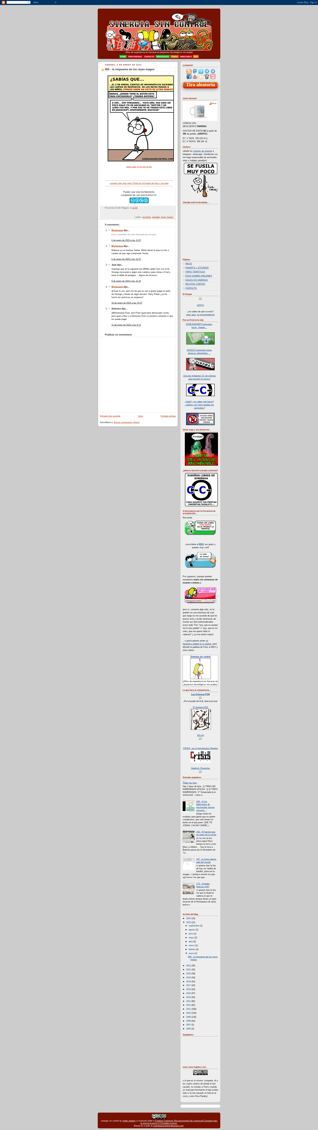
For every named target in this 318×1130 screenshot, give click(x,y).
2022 (188, 966)
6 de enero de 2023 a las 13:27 (126, 259)
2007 (188, 1025)
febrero (192, 949)
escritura (146, 217)
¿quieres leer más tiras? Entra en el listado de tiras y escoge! (139, 183)
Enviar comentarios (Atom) (126, 422)
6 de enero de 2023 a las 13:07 (126, 240)
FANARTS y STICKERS (197, 268)
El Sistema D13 (200, 707)
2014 (188, 997)
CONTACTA (191, 288)
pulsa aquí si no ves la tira (139, 167)
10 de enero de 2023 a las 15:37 (126, 303)
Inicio (140, 416)
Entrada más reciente (110, 416)
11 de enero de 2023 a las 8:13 (126, 325)
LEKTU (200, 305)
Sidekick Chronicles (200, 768)
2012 (188, 1005)
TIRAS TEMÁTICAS (195, 272)
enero (192, 953)
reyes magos (167, 217)
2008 (188, 1021)
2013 (188, 1001)
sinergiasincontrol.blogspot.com (168, 1126)
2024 (188, 918)
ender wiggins (129, 1121)
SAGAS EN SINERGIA (196, 280)
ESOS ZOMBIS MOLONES (198, 276)
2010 (188, 1013)
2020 (188, 973)
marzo (192, 945)
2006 (188, 1029)
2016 (188, 989)
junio (191, 934)
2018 (188, 981)
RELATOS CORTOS (195, 284)
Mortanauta (117, 230)
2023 (188, 922)
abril (191, 941)
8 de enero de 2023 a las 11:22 (126, 281)
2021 (188, 969)
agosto (192, 930)
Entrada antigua (168, 416)
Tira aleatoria (200, 84)
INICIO (188, 264)
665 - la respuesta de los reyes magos (129, 69)
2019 (188, 977)
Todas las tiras (190, 783)
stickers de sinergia (202, 151)
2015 (188, 993)
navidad (155, 217)
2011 (188, 1009)
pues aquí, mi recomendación (200, 315)
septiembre (194, 926)
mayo (192, 938)
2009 (188, 1017)
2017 (188, 985)
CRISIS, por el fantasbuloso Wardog (200, 748)
